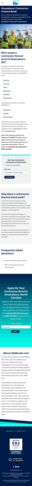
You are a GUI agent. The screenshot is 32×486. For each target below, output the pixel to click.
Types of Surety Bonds (12, 15)
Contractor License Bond (18, 17)
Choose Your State (16, 323)
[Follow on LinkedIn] (16, 467)
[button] (2, 3)
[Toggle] (3, 261)
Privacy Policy (9, 481)
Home (3, 15)
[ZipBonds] (16, 3)
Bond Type (7, 169)
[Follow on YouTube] (18, 467)
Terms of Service (19, 481)
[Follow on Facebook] (13, 467)
